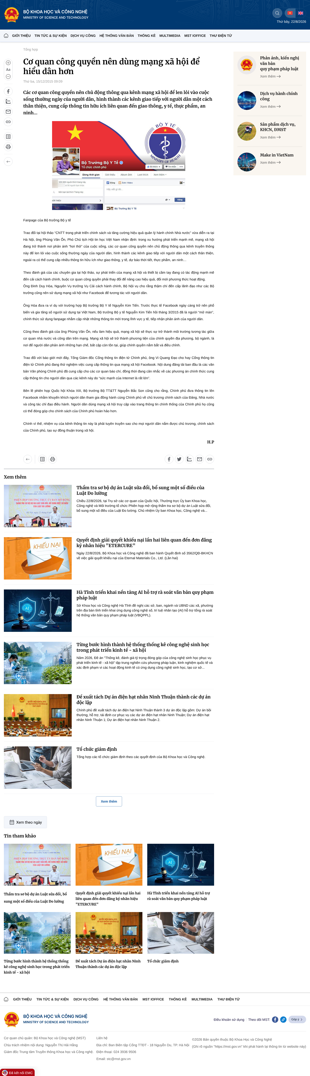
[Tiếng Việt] (290, 13)
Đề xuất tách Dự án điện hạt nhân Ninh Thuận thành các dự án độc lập (143, 699)
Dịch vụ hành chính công (279, 96)
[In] (8, 146)
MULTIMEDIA (169, 36)
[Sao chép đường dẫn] (8, 121)
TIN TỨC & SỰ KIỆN (51, 36)
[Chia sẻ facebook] (8, 91)
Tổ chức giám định (97, 749)
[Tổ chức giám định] (38, 767)
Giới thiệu (21, 36)
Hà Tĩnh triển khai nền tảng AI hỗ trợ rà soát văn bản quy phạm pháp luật (145, 595)
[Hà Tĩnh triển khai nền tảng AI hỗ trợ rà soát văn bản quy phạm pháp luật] (38, 610)
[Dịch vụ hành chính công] (246, 100)
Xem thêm (109, 801)
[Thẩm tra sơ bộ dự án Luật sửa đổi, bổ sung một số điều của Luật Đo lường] (38, 506)
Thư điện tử (228, 999)
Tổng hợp (30, 49)
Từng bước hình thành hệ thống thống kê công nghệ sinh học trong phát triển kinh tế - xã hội (143, 647)
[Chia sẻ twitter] (179, 459)
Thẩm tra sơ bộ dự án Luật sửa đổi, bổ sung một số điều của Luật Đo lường (140, 490)
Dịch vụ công (82, 36)
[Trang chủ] (6, 36)
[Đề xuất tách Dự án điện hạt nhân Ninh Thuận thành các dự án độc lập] (38, 715)
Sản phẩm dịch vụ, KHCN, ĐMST (277, 127)
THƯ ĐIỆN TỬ (221, 36)
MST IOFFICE (195, 36)
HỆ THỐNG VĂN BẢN (117, 36)
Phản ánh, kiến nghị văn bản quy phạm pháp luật (279, 63)
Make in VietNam (277, 155)
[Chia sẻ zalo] (8, 101)
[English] (300, 13)
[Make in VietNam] (246, 162)
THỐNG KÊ (146, 36)
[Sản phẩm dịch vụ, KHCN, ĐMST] (246, 131)
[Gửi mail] (8, 111)
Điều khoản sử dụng (229, 1020)
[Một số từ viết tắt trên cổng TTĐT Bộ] (8, 136)
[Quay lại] (8, 161)
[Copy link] (283, 1019)
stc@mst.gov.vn (119, 1059)
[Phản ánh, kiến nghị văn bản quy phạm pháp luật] (246, 64)
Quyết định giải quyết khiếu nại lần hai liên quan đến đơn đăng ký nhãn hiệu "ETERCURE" (144, 542)
